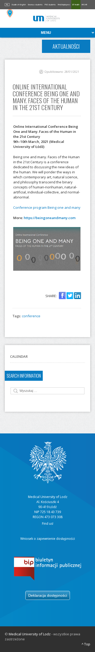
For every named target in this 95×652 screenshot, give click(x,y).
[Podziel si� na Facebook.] (62, 296)
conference (31, 316)
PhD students (50, 4)
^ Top (86, 644)
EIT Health (75, 4)
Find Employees (64, 4)
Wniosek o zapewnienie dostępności (47, 538)
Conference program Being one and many (46, 207)
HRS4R (84, 4)
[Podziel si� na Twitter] (69, 296)
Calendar (19, 356)
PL (7, 4)
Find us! (47, 523)
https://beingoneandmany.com (49, 217)
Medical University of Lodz (30, 634)
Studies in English (18, 4)
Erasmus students (35, 4)
